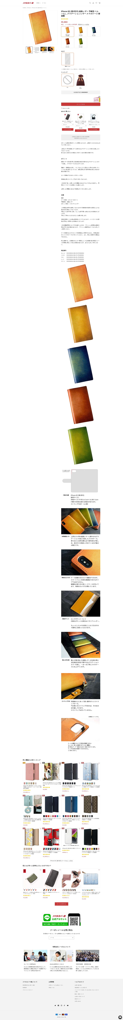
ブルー (94, 35)
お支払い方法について (80, 996)
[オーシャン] (79, 816)
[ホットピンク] (55, 816)
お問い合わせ (78, 1001)
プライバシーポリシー (28, 990)
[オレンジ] (48, 816)
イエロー (81, 35)
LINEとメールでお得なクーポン (56, 985)
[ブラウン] (96, 849)
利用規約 (25, 987)
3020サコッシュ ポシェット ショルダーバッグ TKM (93, 122)
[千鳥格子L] (70, 783)
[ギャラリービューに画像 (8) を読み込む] (51, 50)
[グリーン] (72, 816)
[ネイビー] (44, 816)
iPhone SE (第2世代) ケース (39, 7)
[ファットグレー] (48, 849)
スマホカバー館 (63, 1017)
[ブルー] (57, 816)
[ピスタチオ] (68, 890)
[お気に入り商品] (96, 2)
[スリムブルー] (60, 849)
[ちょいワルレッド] (51, 849)
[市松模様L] (66, 783)
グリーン (81, 46)
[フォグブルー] (90, 816)
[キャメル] (70, 816)
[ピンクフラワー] (27, 849)
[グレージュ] (29, 783)
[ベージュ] (31, 783)
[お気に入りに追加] (40, 763)
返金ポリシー (78, 998)
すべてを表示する (61, 904)
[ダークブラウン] (75, 816)
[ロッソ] (66, 816)
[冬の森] (83, 783)
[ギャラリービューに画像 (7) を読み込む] (43, 50)
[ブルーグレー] (72, 890)
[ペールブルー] (27, 783)
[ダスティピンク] (63, 890)
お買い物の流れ (78, 985)
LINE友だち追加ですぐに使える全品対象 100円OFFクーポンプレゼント (80, 137)
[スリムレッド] (57, 849)
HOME (24, 7)
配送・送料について (79, 994)
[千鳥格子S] (68, 783)
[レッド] (46, 816)
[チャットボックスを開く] (120, 1017)
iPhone (29, 7)
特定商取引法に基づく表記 (29, 985)
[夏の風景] (90, 783)
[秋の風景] (92, 783)
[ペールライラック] (36, 783)
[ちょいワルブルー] (53, 849)
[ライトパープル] (87, 849)
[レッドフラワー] (31, 849)
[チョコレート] (83, 816)
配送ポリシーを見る (83, 24)
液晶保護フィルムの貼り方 (81, 987)
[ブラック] (77, 816)
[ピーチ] (53, 816)
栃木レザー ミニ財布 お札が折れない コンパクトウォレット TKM (80, 122)
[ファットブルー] (46, 849)
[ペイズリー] (75, 783)
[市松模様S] (63, 783)
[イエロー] (92, 849)
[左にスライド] (24, 50)
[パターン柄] (94, 783)
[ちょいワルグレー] (55, 849)
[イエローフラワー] (24, 849)
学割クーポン (52, 987)
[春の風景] (87, 783)
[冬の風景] (85, 783)
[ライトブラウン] (33, 783)
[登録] (72, 937)
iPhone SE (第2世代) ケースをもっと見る (61, 860)
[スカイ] (63, 816)
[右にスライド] (56, 50)
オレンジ (67, 35)
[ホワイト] (60, 816)
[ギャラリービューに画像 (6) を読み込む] (36, 50)
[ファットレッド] (44, 849)
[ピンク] (24, 783)
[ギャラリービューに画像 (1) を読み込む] (29, 50)
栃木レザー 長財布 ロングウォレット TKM (67, 122)
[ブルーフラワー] (29, 849)
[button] (38, 2)
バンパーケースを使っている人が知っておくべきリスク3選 (87, 990)
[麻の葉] (72, 783)
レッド (67, 46)
